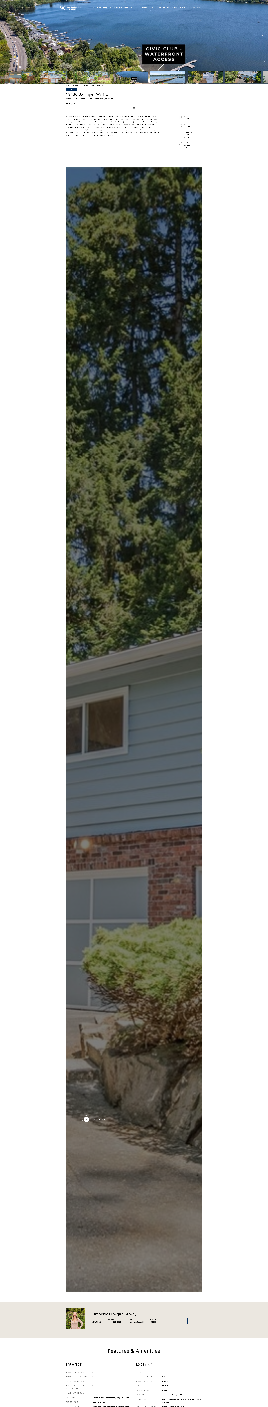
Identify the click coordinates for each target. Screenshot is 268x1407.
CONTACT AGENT (175, 1321)
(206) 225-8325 (114, 1322)
